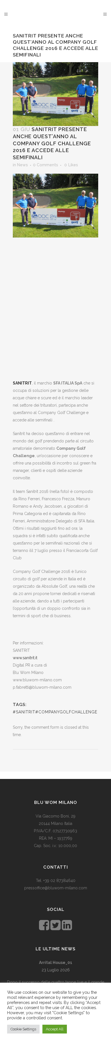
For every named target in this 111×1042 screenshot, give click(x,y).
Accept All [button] (54, 1029)
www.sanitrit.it (25, 658)
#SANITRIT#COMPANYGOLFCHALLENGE (55, 712)
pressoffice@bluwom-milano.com (55, 888)
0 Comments (45, 165)
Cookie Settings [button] (23, 1029)
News (22, 165)
